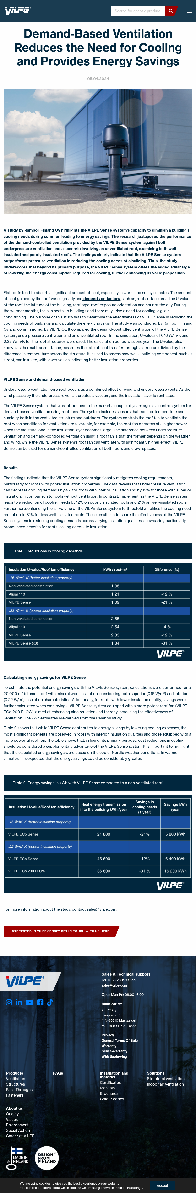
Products (14, 1073)
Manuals (107, 1088)
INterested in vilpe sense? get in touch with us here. (60, 931)
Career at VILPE (20, 1135)
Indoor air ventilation (165, 1084)
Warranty (109, 1046)
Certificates (110, 1082)
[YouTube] (29, 1002)
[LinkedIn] (19, 1002)
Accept (162, 1185)
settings (136, 1188)
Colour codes (112, 1099)
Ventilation (15, 1078)
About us (14, 1108)
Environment (17, 1124)
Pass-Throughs (19, 1089)
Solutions (156, 1073)
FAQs (58, 1073)
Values (12, 1119)
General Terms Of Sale (120, 1040)
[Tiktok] (50, 1002)
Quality (12, 1113)
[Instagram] (9, 1002)
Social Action (18, 1130)
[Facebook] (40, 1002)
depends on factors (101, 298)
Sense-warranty (114, 1051)
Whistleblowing (114, 1056)
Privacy (108, 1035)
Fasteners (14, 1095)
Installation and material (114, 1075)
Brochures (109, 1093)
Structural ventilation (166, 1078)
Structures (15, 1084)
